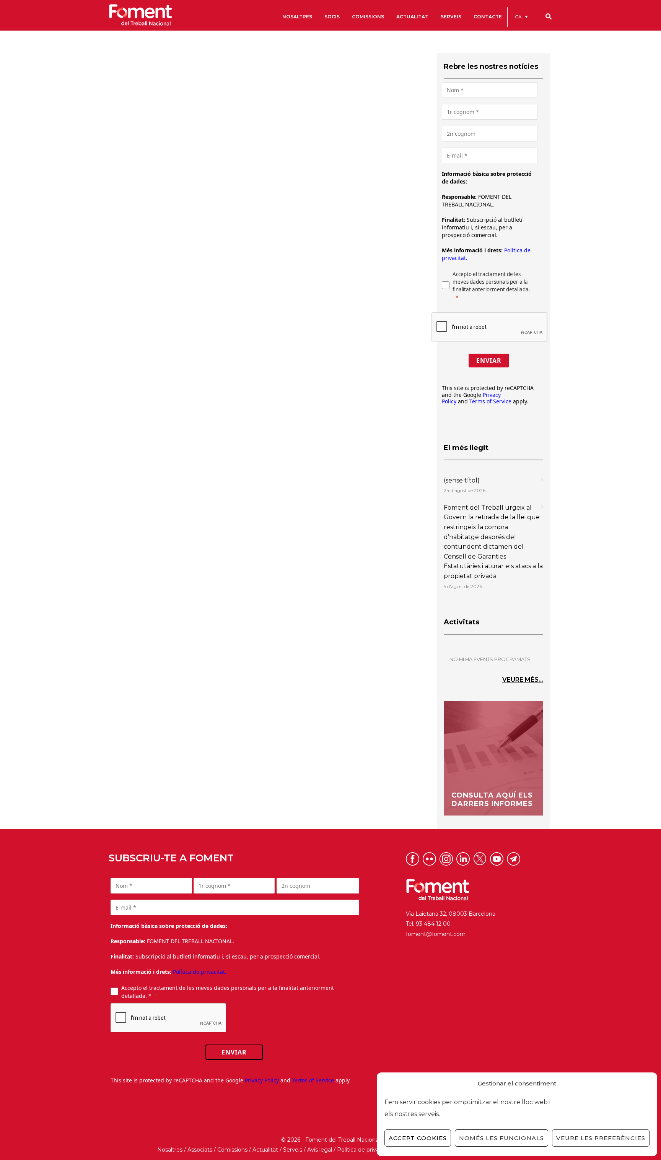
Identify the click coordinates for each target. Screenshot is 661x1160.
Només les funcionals (501, 1138)
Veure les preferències (600, 1138)
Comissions (232, 1149)
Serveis (292, 1149)
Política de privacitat (364, 1149)
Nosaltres (169, 1149)
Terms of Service (490, 401)
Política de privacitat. (199, 971)
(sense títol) (462, 480)
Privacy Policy (262, 1080)
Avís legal (319, 1149)
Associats (199, 1149)
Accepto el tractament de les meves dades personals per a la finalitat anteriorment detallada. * (227, 991)
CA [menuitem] (518, 16)
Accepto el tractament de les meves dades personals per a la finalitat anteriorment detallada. (491, 282)
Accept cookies (418, 1138)
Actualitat (265, 1149)
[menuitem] (521, 16)
